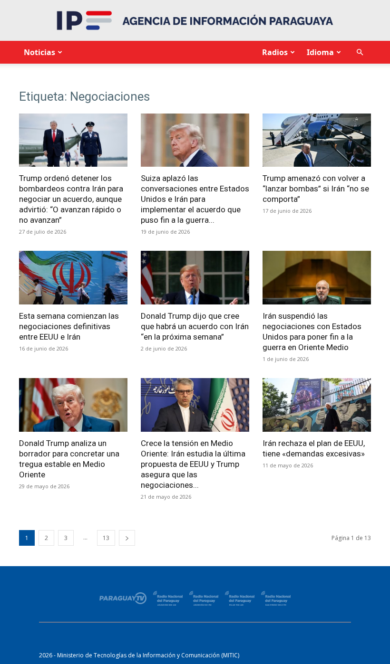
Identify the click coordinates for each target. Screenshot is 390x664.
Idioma (320, 52)
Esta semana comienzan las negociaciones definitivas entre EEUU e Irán (69, 326)
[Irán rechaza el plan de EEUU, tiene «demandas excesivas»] (317, 405)
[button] (359, 52)
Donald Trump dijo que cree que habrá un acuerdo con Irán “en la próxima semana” (195, 326)
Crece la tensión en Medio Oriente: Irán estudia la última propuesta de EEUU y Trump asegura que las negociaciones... (193, 464)
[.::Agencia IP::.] (195, 20)
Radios (275, 52)
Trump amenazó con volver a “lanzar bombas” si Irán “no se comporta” (316, 188)
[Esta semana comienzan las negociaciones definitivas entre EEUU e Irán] (73, 277)
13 (106, 538)
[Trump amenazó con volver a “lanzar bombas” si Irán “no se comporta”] (317, 140)
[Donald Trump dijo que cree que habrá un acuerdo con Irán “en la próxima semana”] (195, 277)
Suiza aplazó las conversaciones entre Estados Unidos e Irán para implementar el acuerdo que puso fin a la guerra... (195, 199)
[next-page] (127, 538)
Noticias (39, 52)
